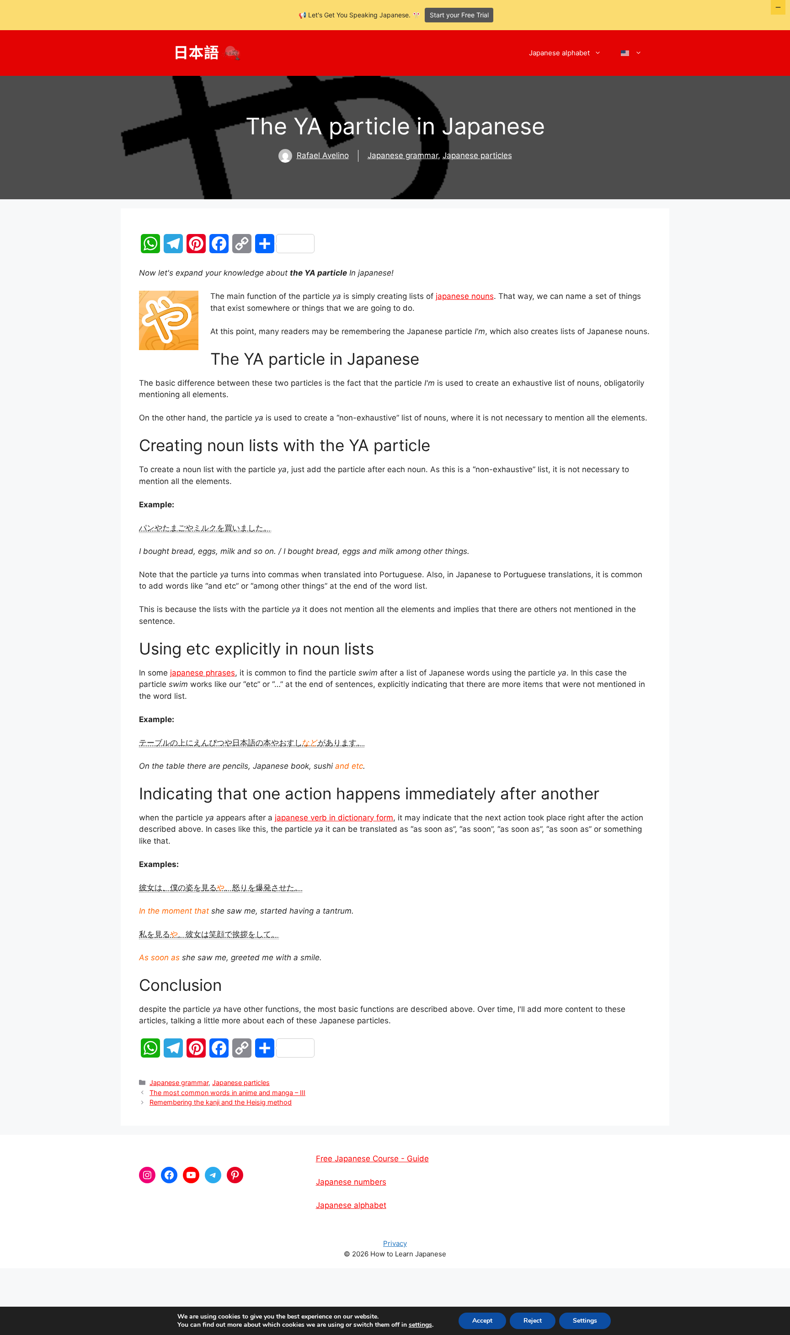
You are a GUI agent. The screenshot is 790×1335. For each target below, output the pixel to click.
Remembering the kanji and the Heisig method (220, 1102)
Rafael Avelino (323, 155)
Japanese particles (477, 155)
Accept (482, 1320)
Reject (532, 1320)
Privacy (395, 1243)
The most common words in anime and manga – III (227, 1092)
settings (420, 1325)
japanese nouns (465, 296)
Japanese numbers (351, 1181)
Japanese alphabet (559, 52)
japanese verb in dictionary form (334, 817)
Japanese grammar (403, 155)
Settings (585, 1320)
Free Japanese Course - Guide (372, 1158)
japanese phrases (202, 672)
